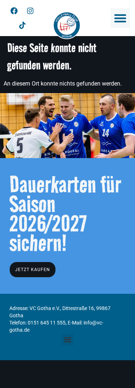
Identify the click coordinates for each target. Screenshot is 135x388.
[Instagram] (30, 11)
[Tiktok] (22, 25)
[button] (120, 18)
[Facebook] (14, 11)
